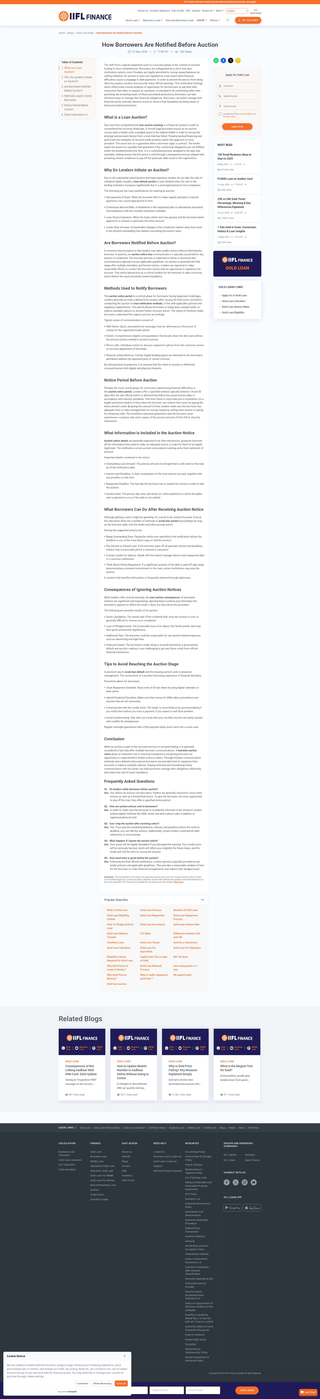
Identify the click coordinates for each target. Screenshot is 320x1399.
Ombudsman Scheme (197, 1254)
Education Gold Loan (102, 1171)
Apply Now (237, 126)
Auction (94, 1190)
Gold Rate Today (157, 1128)
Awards (126, 1156)
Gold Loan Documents (152, 924)
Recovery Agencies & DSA (199, 1278)
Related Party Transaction (192, 1230)
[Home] (85, 16)
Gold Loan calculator (70, 1160)
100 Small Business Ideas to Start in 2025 (234, 156)
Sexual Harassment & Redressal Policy (197, 1359)
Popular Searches (116, 899)
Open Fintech (252, 1160)
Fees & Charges (193, 1164)
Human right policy (195, 1339)
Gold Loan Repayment (152, 915)
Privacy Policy (229, 116)
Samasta (250, 1154)
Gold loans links (231, 287)
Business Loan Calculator (67, 1153)
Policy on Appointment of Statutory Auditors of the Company (199, 1306)
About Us (143, 10)
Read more (178, 882)
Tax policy (190, 1344)
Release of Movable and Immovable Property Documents (198, 1186)
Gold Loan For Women (102, 1180)
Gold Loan (72, 1061)
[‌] (216, 60)
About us (127, 1151)
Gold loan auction (117, 983)
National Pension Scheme (168, 1171)
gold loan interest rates (236, 306)
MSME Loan (194, 1128)
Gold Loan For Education (187, 947)
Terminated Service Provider (195, 1285)
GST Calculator (67, 1164)
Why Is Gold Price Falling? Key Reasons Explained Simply (183, 1070)
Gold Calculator (67, 1169)
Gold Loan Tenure (150, 942)
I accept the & (239, 114)
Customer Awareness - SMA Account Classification (197, 1270)
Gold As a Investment (185, 942)
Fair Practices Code (196, 1177)
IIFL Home (229, 1160)
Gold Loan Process (151, 910)
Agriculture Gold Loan (102, 1166)
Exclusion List (192, 1199)
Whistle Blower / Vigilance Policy (194, 1171)
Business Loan (176, 1128)
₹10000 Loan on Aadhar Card (235, 178)
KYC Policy (191, 1194)
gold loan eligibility (233, 312)
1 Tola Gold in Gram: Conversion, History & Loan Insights (237, 229)
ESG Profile (178, 10)
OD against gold (182, 974)
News (242, 1128)
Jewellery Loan (115, 942)
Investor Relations (160, 10)
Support (158, 1166)
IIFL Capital (230, 1154)
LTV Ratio (145, 933)
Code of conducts (195, 1334)
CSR (188, 10)
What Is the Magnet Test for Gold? (236, 1068)
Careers (196, 10)
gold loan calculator (234, 301)
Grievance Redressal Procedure (196, 1222)
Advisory (190, 1241)
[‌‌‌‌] (227, 20)
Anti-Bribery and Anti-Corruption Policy (197, 1248)
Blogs (223, 1128)
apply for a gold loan (234, 295)
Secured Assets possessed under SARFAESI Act (194, 1295)
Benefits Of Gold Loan (185, 910)
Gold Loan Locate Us (165, 1161)
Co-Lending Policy (195, 1151)
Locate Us (159, 1151)
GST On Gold (180, 956)
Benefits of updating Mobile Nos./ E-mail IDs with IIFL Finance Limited (199, 1318)
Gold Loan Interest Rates (107, 1128)
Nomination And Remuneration (194, 1213)
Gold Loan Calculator (118, 947)
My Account (250, 20)
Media (232, 1128)
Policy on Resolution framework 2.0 (196, 1261)
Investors (127, 1175)
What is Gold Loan (117, 910)
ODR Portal (128, 1180)
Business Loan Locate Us (168, 1156)
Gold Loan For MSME (102, 1175)
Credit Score (210, 1128)
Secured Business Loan (180, 20)
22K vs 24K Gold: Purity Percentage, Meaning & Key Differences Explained (234, 203)
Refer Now (253, 1128)
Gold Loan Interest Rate (186, 924)
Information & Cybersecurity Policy (196, 1351)
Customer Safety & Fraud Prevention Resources (199, 1328)
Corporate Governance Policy (197, 1205)
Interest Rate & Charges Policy (198, 1158)
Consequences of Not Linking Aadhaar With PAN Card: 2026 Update (81, 1070)
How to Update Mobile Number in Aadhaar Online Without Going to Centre (133, 1072)
